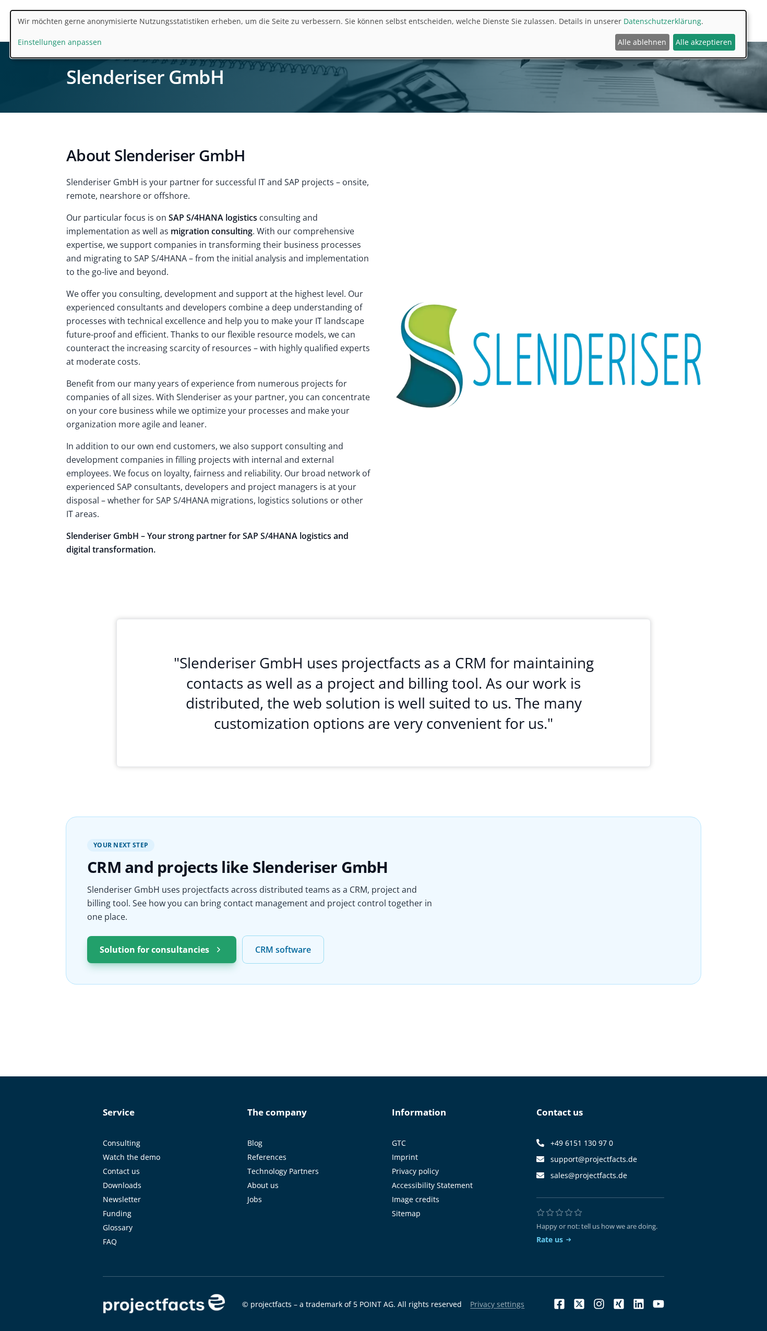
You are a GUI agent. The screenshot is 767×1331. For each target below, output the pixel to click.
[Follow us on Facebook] (559, 1304)
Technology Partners (283, 1171)
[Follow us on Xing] (619, 1304)
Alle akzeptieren (704, 42)
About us (263, 1185)
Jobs (254, 1199)
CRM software (283, 949)
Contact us (121, 1171)
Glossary (118, 1227)
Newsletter (122, 1199)
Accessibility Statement (432, 1185)
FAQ (110, 1241)
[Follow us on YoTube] (658, 1304)
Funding (117, 1213)
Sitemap (406, 1213)
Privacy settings (497, 1304)
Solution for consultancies (154, 949)
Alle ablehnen (642, 42)
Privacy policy (415, 1171)
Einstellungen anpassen (60, 42)
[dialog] (378, 34)
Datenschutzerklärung (662, 21)
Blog (254, 1143)
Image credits (415, 1199)
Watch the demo (131, 1157)
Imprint (405, 1157)
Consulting (121, 1143)
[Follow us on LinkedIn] (638, 1304)
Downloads (122, 1185)
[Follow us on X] (579, 1304)
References (266, 1157)
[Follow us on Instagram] (599, 1304)
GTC (399, 1143)
